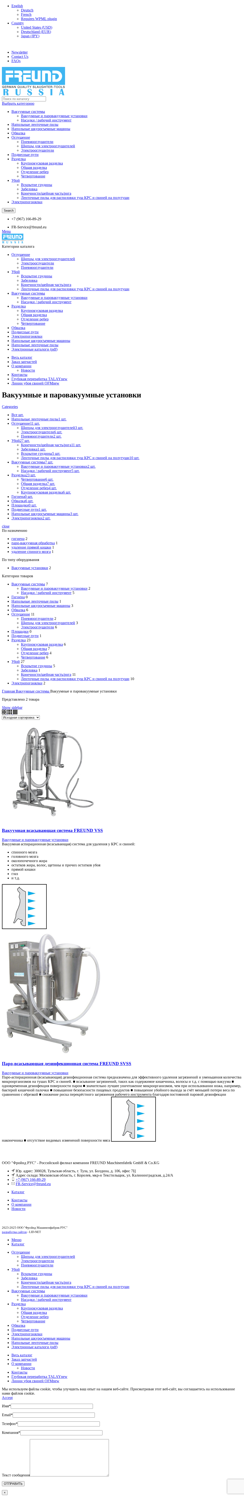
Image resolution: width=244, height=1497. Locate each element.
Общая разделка (34, 167)
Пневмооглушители (37, 142)
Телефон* (10, 1424)
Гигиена (18, 597)
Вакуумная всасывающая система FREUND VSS (52, 830)
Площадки (20, 631)
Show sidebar (12, 707)
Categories (10, 407)
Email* (7, 1415)
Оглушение (20, 137)
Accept (7, 1398)
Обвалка (18, 133)
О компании (21, 1204)
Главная (9, 691)
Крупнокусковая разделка (42, 163)
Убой (15, 180)
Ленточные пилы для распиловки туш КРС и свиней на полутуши (75, 198)
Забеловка (29, 189)
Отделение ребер (35, 172)
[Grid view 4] (15, 713)
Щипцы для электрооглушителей (48, 146)
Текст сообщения (16, 1475)
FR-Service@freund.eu (33, 1184)
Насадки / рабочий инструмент (46, 120)
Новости (28, 370)
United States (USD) (36, 27)
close (6, 526)
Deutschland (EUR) (36, 32)
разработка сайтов (14, 1232)
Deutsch (27, 10)
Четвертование (33, 176)
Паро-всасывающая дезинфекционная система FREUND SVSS (66, 1063)
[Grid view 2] (4, 713)
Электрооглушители (37, 150)
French (26, 14)
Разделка (18, 159)
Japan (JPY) (30, 36)
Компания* (11, 1433)
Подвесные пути (25, 155)
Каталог (18, 1192)
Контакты (19, 1200)
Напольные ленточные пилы (34, 124)
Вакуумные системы (28, 112)
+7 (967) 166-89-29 (31, 1180)
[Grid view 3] (10, 713)
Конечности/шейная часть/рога (46, 193)
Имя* (6, 1406)
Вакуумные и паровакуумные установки (54, 116)
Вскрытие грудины (36, 185)
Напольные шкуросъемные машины (40, 129)
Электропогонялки (26, 202)
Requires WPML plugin (39, 19)
